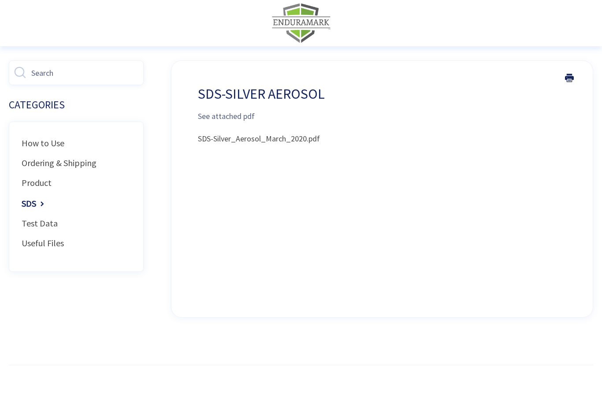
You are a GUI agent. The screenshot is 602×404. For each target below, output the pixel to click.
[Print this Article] (569, 79)
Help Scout (321, 384)
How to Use (43, 142)
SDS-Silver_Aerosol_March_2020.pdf (259, 138)
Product (37, 182)
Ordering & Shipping (59, 162)
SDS (30, 203)
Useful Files (43, 242)
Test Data (40, 223)
